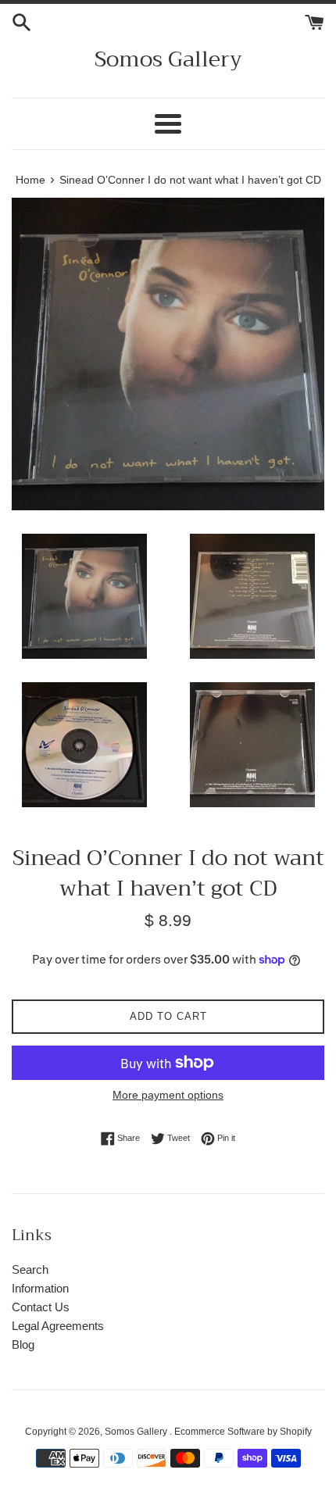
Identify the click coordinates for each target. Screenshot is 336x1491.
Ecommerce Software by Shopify (243, 1431)
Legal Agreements (58, 1325)
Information (40, 1288)
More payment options (168, 1095)
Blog (23, 1344)
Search (30, 1269)
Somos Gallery (168, 59)
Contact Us (41, 1307)
